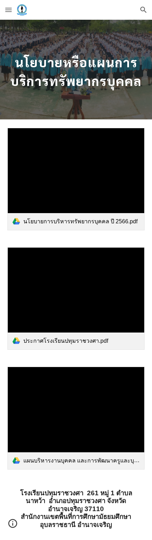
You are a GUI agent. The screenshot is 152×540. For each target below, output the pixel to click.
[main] (76, 69)
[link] (76, 179)
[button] (8, 9)
